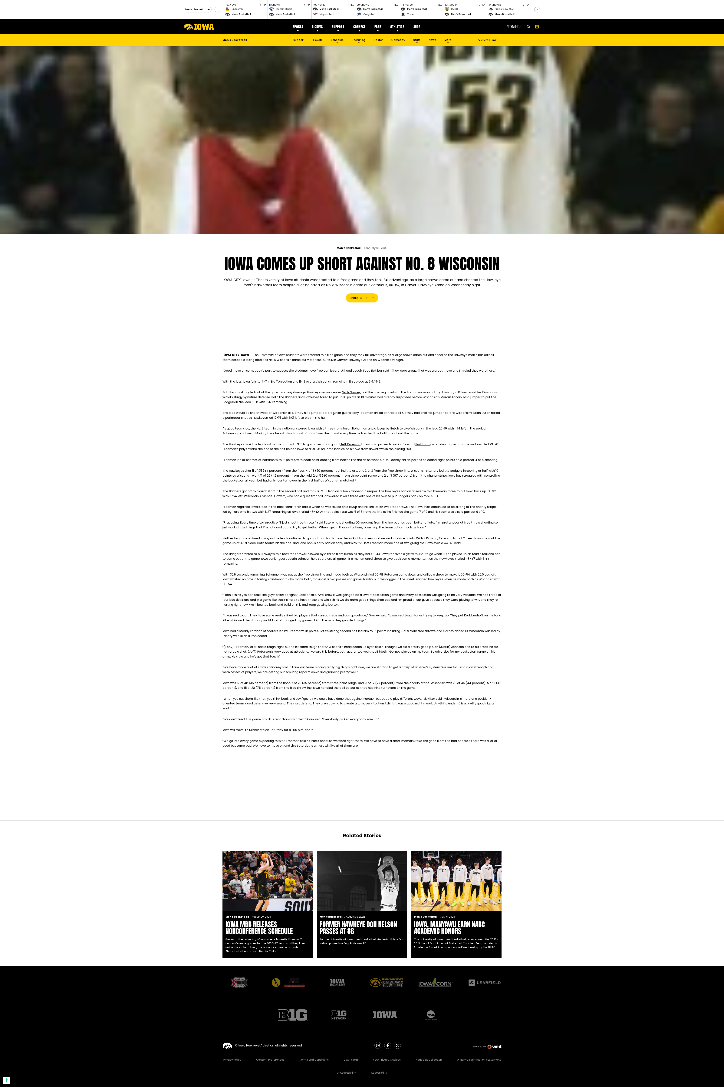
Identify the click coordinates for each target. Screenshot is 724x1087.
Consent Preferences (270, 1060)
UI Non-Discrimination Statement (479, 1060)
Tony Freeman (362, 413)
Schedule (337, 40)
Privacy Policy (232, 1060)
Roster (378, 40)
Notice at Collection (429, 1060)
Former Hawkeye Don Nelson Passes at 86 (358, 927)
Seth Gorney (351, 392)
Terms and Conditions (314, 1060)
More (447, 40)
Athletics (397, 26)
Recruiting (359, 40)
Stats (416, 40)
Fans (377, 26)
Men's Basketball (349, 248)
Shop (417, 26)
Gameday (398, 40)
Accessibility (379, 1073)
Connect (359, 26)
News (432, 40)
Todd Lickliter (372, 370)
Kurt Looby (423, 444)
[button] (217, 9)
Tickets (317, 26)
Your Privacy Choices (387, 1060)
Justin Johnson (299, 559)
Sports (298, 26)
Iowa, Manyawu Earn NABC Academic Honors (449, 927)
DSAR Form (351, 1060)
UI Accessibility (346, 1073)
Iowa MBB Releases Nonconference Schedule (259, 927)
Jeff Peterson (350, 444)
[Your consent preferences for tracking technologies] (6, 1080)
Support (338, 26)
